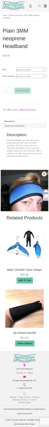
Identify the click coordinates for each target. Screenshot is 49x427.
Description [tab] (10, 121)
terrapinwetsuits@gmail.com (24, 380)
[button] (44, 174)
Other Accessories (16, 15)
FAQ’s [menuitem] (19, 413)
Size (4, 70)
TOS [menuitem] (30, 413)
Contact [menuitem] (25, 413)
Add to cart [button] (25, 280)
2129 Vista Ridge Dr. (24, 369)
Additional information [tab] (15, 126)
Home (5, 15)
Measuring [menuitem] (32, 409)
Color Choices (9, 76)
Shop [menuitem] (11, 409)
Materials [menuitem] (24, 409)
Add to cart (22, 90)
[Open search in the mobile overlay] (39, 6)
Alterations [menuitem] (40, 409)
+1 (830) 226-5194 (24, 388)
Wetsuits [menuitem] (16, 409)
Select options (24, 343)
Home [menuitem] (6, 409)
